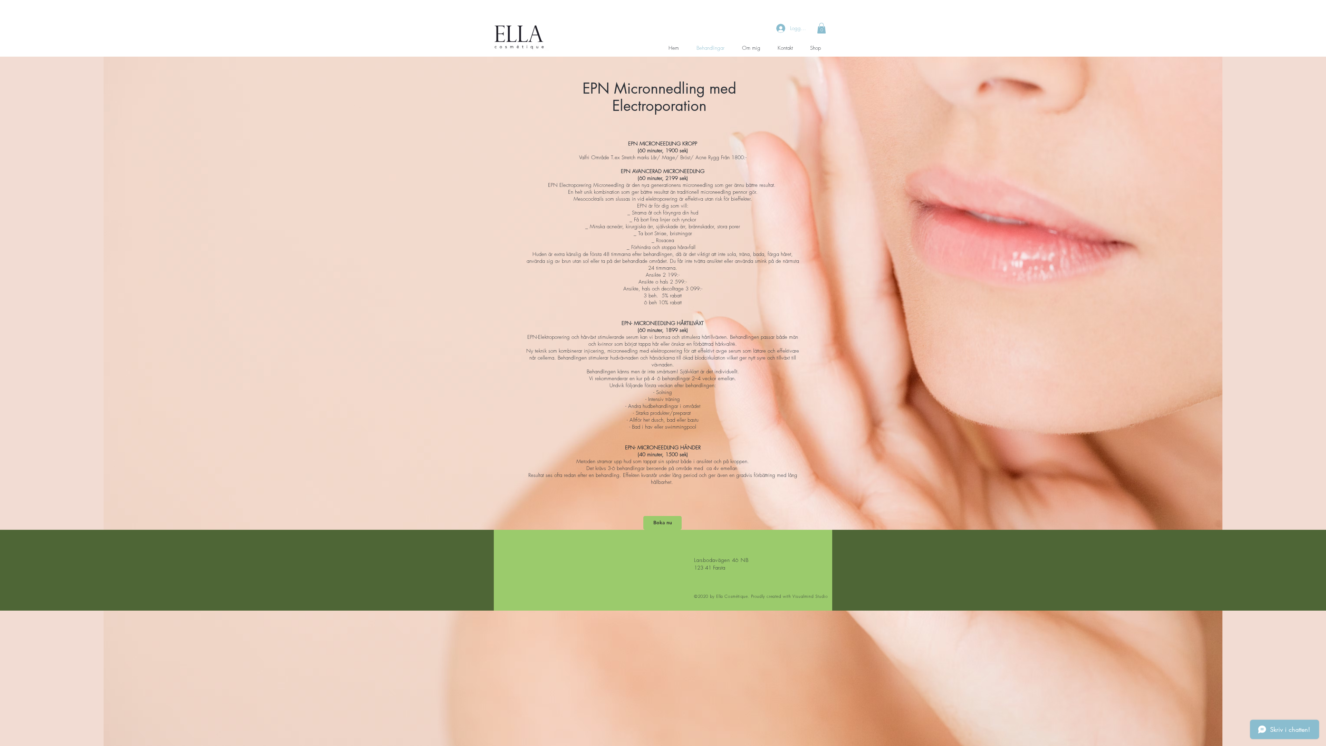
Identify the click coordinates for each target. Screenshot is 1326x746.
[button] (821, 28)
